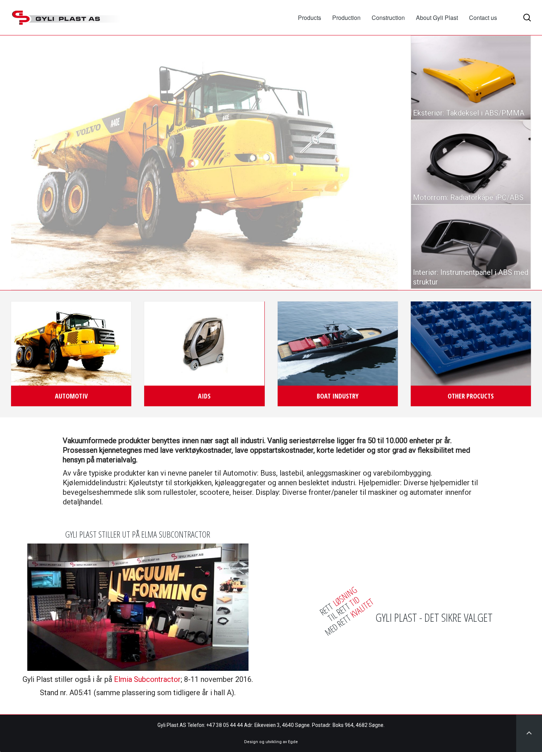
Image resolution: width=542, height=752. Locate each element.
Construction (388, 17)
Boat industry (337, 395)
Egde (293, 741)
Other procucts (471, 395)
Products (309, 17)
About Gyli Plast (437, 17)
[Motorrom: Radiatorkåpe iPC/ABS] (471, 162)
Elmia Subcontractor (147, 679)
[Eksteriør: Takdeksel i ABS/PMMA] (471, 78)
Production (346, 17)
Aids (204, 395)
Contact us (483, 17)
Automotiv (71, 395)
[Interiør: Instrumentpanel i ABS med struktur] (471, 247)
